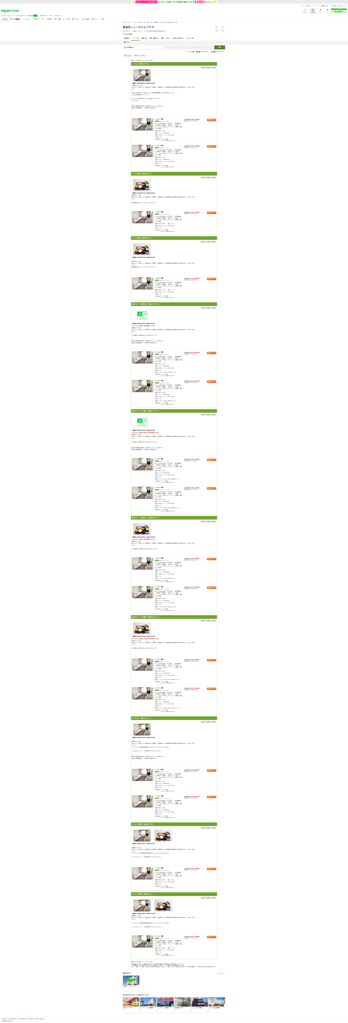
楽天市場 (334, 5)
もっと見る (220, 973)
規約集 (36, 1018)
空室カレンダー (211, 119)
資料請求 (42, 1018)
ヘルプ (302, 5)
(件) (139, 31)
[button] (138, 977)
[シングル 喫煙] (143, 124)
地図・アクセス (165, 38)
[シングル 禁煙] (143, 151)
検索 (219, 47)
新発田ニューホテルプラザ (138, 27)
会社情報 (3, 1018)
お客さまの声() (178, 38)
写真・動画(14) (154, 38)
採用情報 (31, 1018)
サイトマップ (317, 5)
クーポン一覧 (190, 38)
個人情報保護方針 (12, 1018)
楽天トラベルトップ (128, 22)
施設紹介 (126, 38)
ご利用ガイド (308, 5)
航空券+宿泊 (204, 51)
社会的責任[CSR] (22, 1018)
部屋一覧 (144, 38)
